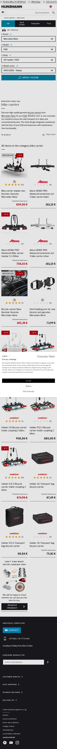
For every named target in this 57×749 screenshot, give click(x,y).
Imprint (52, 356)
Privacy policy (42, 356)
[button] (6, 356)
